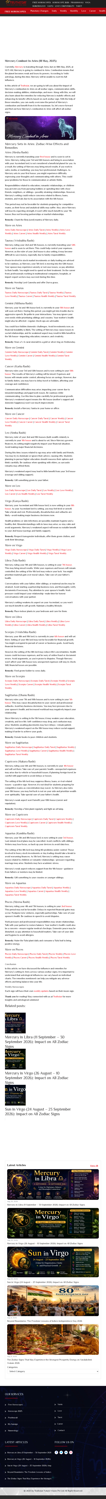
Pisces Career (20, 957)
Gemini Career (26, 355)
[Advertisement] (54, 39)
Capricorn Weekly (63, 819)
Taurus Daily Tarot (39, 292)
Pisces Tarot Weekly (60, 957)
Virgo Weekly (53, 550)
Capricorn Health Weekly (59, 822)
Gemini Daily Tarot (39, 352)
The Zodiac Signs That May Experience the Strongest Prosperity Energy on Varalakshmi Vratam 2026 (49, 1361)
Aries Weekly (52, 230)
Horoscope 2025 (14, 1411)
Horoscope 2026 (60, 2)
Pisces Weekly (55, 954)
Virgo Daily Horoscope (16, 550)
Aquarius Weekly (61, 887)
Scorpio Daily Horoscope (17, 681)
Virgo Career (19, 553)
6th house (59, 636)
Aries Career (19, 233)
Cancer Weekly (57, 418)
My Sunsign (12, 1424)
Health (102, 11)
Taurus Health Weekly (44, 296)
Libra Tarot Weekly (56, 625)
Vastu (50, 6)
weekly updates (41, 991)
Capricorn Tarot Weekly (16, 826)
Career (92, 11)
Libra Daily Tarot (36, 621)
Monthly (74, 11)
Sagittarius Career (38, 751)
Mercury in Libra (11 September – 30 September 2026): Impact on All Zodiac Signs (46, 1205)
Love (83, 11)
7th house (67, 565)
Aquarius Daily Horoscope (17, 887)
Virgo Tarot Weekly (57, 553)
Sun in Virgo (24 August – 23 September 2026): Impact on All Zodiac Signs (43, 1282)
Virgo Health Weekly (37, 553)
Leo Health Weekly (26, 494)
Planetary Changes (39, 11)
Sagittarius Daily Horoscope (18, 747)
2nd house (66, 906)
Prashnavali (77, 2)
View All (94, 1165)
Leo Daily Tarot (34, 490)
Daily (54, 11)
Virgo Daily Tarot (37, 550)
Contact (61, 1430)
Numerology (39, 6)
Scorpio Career (26, 684)
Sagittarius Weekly (65, 747)
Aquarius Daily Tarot (42, 887)
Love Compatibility (64, 6)
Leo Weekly (48, 490)
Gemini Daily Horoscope (17, 352)
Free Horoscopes (41, 2)
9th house (26, 440)
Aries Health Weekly (36, 233)
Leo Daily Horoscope (15, 490)
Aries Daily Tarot (36, 230)
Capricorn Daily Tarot (43, 819)
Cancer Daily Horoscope (17, 418)
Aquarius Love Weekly (15, 891)
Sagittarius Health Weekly (61, 751)
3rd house (68, 838)
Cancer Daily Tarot (39, 418)
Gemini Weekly (57, 352)
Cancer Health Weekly (44, 422)
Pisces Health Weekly (38, 957)
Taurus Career (25, 296)
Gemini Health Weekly (44, 355)
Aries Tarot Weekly (57, 233)
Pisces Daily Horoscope (16, 954)
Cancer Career (26, 422)
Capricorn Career (37, 822)
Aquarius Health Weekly (56, 891)
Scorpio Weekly (58, 681)
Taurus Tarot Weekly (66, 296)
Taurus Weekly (56, 292)
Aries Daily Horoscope (16, 230)
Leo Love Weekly (64, 490)
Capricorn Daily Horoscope (18, 819)
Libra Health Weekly (36, 625)
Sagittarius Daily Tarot (44, 747)
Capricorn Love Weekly (16, 822)
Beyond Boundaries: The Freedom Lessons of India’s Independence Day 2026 (44, 1321)
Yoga (87, 2)
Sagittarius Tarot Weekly (16, 754)
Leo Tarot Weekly (45, 494)
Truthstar (25, 85)
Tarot (79, 6)
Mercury (19, 67)
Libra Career (19, 625)
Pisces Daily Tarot (38, 954)
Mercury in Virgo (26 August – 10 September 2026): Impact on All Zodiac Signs (45, 1243)
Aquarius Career (36, 891)
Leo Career (10, 494)
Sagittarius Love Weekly (16, 751)
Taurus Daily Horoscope (16, 292)
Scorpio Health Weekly (45, 684)
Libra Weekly (52, 621)
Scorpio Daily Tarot (40, 681)
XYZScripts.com (67, 1497)
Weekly (63, 11)
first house (45, 157)
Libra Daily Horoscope (15, 621)
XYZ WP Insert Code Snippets (43, 1497)
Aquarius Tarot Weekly (15, 895)
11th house (65, 307)
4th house (68, 766)
